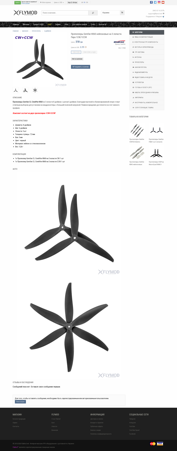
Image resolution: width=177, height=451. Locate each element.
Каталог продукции (19, 419)
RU (84, 2)
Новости (54, 426)
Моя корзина (46, 2)
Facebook (132, 434)
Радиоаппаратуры (141, 72)
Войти (18, 2)
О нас (93, 24)
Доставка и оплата (79, 24)
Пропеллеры (139, 62)
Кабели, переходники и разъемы (146, 92)
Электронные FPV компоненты (146, 42)
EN (87, 2)
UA (82, 2)
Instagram (132, 423)
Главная (16, 24)
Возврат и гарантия (96, 423)
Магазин (26, 24)
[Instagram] (159, 2)
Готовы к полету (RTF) (143, 87)
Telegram (132, 419)
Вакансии (55, 430)
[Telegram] (155, 2)
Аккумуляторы (141, 67)
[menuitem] (16, 24)
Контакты (102, 24)
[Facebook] (151, 2)
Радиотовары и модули (143, 77)
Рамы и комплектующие (143, 37)
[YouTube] (163, 2)
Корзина (106, 13)
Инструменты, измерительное (146, 103)
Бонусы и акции (95, 430)
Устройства (139, 82)
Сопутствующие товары (144, 108)
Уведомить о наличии (81, 67)
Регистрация (26, 3)
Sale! (49, 24)
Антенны (137, 57)
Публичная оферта (96, 426)
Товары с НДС (38, 24)
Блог (66, 24)
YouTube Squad (134, 430)
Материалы (139, 97)
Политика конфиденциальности (100, 434)
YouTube (132, 426)
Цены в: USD (58, 2)
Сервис (58, 24)
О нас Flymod (56, 419)
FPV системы (139, 52)
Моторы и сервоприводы (144, 47)
